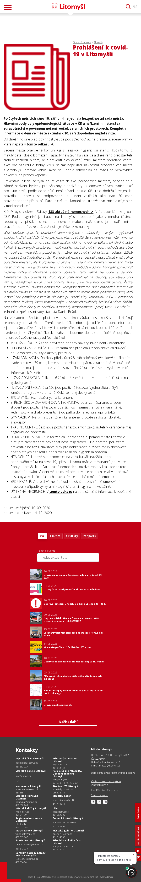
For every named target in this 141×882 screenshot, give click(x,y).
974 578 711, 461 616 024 (65, 782)
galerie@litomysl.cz (62, 834)
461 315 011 (59, 804)
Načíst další (68, 721)
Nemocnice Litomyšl (28, 786)
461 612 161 (59, 767)
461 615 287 (21, 827)
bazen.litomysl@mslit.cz (65, 800)
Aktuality (98, 42)
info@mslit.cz (22, 811)
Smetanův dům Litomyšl (30, 840)
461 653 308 (59, 814)
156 (17, 780)
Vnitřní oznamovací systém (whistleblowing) (106, 783)
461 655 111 (21, 792)
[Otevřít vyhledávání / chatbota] (128, 6)
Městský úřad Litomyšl (29, 758)
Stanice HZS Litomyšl (65, 786)
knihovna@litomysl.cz (26, 802)
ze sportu (89, 536)
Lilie (55, 808)
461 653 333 (21, 766)
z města (55, 536)
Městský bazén (62, 795)
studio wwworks (75, 876)
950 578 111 (59, 792)
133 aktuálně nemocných (68, 211)
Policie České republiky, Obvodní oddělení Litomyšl (67, 773)
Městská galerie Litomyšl (68, 830)
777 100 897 (59, 826)
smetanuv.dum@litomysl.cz (29, 844)
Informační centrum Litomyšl (65, 760)
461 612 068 (21, 805)
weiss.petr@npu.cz (25, 834)
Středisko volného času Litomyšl (67, 842)
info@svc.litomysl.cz (63, 846)
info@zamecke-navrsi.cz (65, 822)
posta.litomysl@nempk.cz (28, 789)
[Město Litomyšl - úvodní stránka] (68, 6)
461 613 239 (21, 848)
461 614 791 (21, 814)
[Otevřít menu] (8, 7)
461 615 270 (59, 849)
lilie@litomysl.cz (61, 811)
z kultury (72, 536)
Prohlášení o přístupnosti (105, 790)
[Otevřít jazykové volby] (135, 6)
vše (42, 536)
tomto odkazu (38, 144)
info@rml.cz (21, 824)
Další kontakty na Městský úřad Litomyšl (113, 772)
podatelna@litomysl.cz (27, 762)
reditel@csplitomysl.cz (26, 859)
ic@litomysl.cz (60, 764)
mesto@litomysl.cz (109, 765)
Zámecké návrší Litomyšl (68, 818)
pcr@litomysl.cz (61, 779)
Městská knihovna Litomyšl (26, 797)
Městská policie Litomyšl (30, 770)
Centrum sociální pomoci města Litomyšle (30, 854)
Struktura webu (99, 795)
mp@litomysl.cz (23, 776)
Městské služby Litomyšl (30, 808)
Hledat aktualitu (46, 550)
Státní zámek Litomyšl (29, 830)
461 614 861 (21, 862)
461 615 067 (21, 837)
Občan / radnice (82, 42)
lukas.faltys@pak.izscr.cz (65, 789)
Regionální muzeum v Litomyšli (28, 819)
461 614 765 (59, 837)
